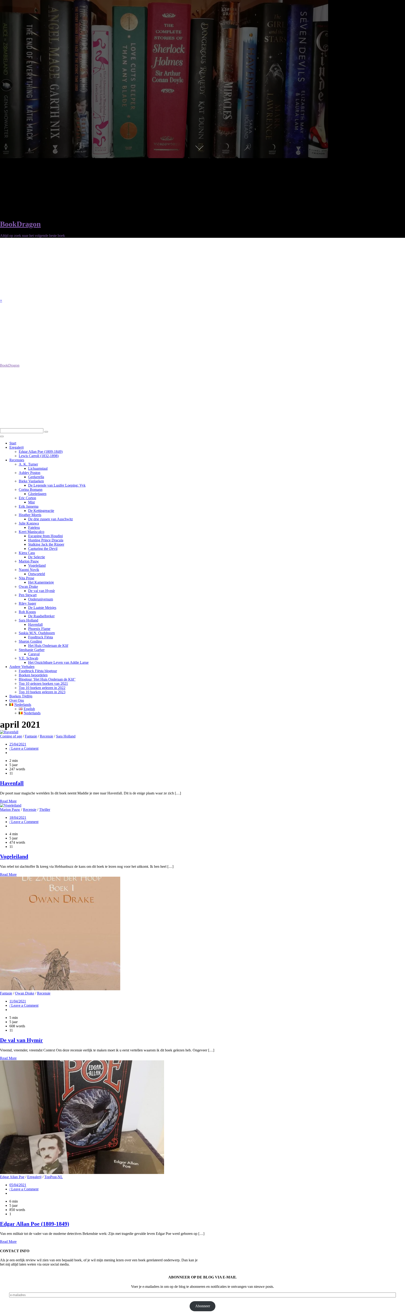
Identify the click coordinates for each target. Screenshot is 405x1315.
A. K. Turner (28, 464)
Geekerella (36, 477)
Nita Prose (26, 578)
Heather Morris (30, 515)
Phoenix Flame (39, 629)
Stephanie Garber (32, 650)
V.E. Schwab (28, 658)
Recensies (16, 460)
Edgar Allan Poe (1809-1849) (41, 452)
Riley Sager (27, 603)
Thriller (44, 810)
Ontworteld (36, 574)
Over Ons (16, 700)
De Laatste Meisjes (42, 608)
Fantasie (31, 736)
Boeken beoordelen (33, 675)
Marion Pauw (29, 561)
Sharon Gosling (30, 641)
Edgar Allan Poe (12, 1177)
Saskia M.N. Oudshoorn (37, 633)
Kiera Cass (27, 553)
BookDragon (20, 224)
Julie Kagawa (29, 523)
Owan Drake (28, 587)
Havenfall (35, 624)
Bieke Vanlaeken (31, 481)
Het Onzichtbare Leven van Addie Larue (58, 662)
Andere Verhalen (21, 667)
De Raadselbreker (41, 616)
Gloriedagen (37, 494)
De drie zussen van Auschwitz (50, 519)
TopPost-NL (53, 1177)
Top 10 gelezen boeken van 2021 (43, 683)
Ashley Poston (29, 473)
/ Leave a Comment (23, 748)
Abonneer (202, 1306)
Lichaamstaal (38, 468)
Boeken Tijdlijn (20, 696)
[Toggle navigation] (2, 436)
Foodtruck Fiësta (40, 637)
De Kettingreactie (41, 511)
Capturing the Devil (42, 549)
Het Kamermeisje (41, 582)
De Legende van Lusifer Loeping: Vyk (57, 485)
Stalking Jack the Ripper (46, 544)
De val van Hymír (41, 591)
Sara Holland (28, 620)
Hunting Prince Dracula (45, 540)
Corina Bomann (30, 490)
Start (12, 443)
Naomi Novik (29, 570)
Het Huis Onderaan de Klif (48, 646)
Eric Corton (27, 498)
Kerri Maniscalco (31, 532)
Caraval (34, 654)
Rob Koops (27, 612)
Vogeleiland (37, 565)
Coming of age (11, 736)
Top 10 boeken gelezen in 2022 (42, 688)
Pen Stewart (28, 595)
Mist (31, 502)
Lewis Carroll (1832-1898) (39, 456)
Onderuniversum (40, 599)
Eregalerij (16, 447)
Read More (8, 801)
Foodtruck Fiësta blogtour (38, 671)
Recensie (46, 736)
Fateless (34, 527)
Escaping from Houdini (45, 536)
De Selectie (36, 557)
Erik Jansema (28, 506)
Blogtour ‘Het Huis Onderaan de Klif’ (47, 679)
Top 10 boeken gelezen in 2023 (42, 692)
